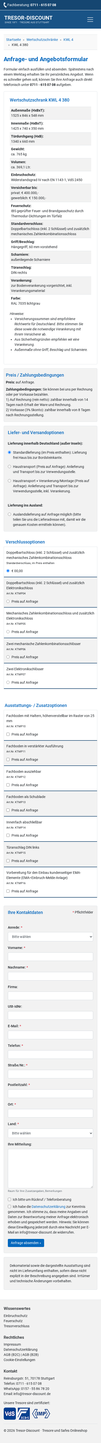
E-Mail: (14, 1026)
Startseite (13, 40)
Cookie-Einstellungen (19, 1360)
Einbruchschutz (15, 1316)
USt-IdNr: (15, 1006)
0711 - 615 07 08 (43, 5)
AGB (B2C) (12, 1355)
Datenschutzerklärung (48, 1207)
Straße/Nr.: (17, 1065)
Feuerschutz (13, 1321)
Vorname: (16, 948)
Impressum (12, 1344)
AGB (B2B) (30, 1355)
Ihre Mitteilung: (20, 1144)
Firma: (13, 987)
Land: (13, 1124)
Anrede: (15, 927)
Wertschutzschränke (42, 40)
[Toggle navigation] (90, 19)
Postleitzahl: (19, 1085)
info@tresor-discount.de (31, 1394)
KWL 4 (68, 40)
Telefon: (15, 1046)
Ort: (12, 1104)
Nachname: (18, 967)
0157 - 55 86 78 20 (35, 1389)
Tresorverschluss (16, 1326)
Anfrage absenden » (26, 1243)
